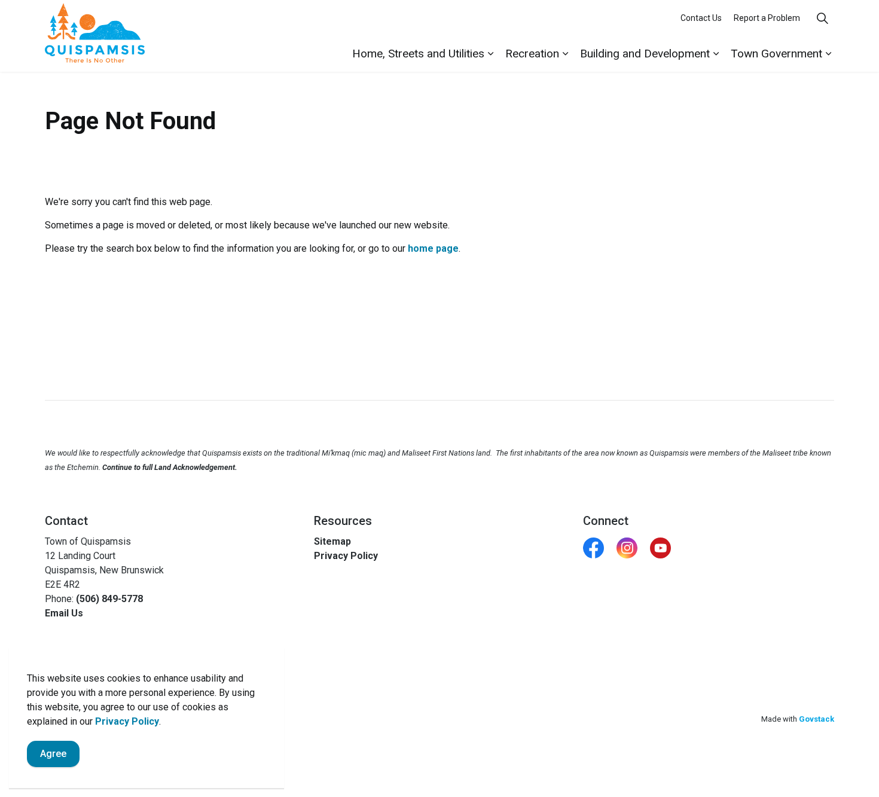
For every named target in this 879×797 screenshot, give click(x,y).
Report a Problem (767, 18)
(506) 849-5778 (109, 598)
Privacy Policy (127, 721)
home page (433, 248)
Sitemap (332, 541)
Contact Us (701, 18)
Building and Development (645, 53)
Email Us (64, 613)
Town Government (776, 53)
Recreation (532, 53)
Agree (53, 753)
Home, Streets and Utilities (418, 53)
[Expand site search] (822, 18)
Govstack (816, 718)
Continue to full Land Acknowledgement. (169, 467)
